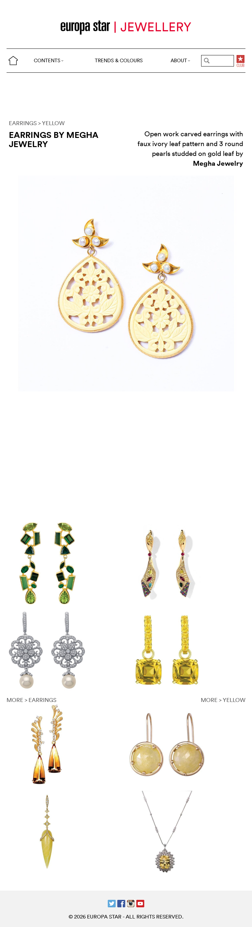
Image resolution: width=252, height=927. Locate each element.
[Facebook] (121, 902)
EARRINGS (23, 123)
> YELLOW (51, 123)
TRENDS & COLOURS (119, 60)
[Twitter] (112, 902)
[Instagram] (131, 902)
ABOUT (179, 60)
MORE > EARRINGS (31, 699)
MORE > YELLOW (223, 699)
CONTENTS (47, 60)
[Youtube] (140, 902)
